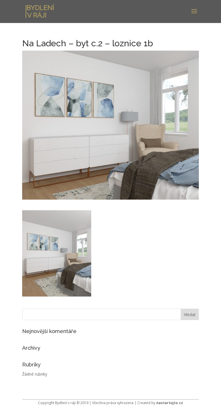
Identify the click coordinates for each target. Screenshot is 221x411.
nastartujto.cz (169, 402)
